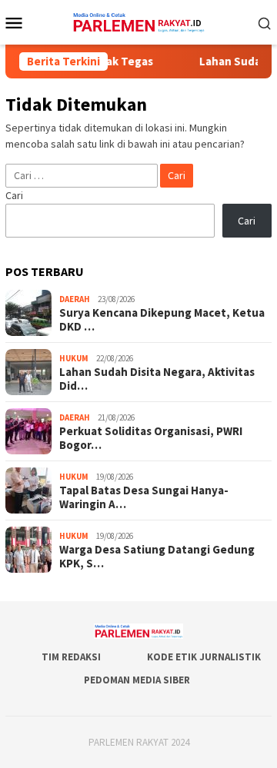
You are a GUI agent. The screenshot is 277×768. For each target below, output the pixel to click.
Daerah (74, 299)
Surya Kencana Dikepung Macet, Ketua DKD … (162, 320)
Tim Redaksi (71, 656)
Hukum (73, 358)
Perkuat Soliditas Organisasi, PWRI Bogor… (150, 438)
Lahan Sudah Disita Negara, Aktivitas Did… (157, 379)
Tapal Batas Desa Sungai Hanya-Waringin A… (144, 497)
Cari (14, 195)
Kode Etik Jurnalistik (204, 656)
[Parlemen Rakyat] (138, 21)
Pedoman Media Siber (137, 680)
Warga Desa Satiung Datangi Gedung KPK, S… (157, 556)
